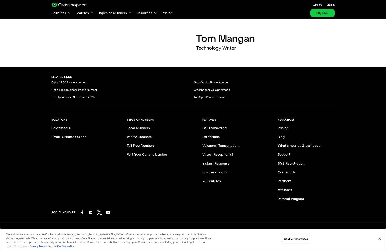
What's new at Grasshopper (300, 145)
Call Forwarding (214, 128)
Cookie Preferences (296, 238)
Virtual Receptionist (217, 154)
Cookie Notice (65, 245)
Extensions (211, 137)
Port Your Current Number (147, 154)
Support (317, 4)
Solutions (58, 13)
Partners (284, 181)
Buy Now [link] (322, 13)
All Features (211, 181)
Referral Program (291, 199)
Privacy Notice (38, 245)
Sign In (331, 4)
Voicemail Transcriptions (221, 145)
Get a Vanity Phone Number (211, 82)
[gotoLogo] (69, 4)
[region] (193, 239)
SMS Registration (291, 163)
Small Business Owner (68, 137)
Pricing (167, 13)
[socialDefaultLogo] (82, 212)
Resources (144, 13)
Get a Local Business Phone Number (74, 90)
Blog (281, 137)
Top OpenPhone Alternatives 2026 (73, 97)
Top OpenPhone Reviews (209, 97)
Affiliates (285, 190)
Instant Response (216, 163)
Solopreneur (60, 128)
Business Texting (215, 172)
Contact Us (287, 172)
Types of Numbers (113, 13)
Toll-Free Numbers (141, 145)
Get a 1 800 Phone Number (68, 82)
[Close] (379, 238)
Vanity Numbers (139, 137)
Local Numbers (138, 128)
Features (82, 13)
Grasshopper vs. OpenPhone (212, 90)
